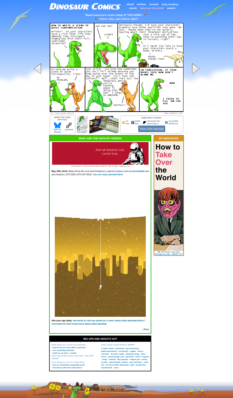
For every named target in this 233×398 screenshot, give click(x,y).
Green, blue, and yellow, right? (119, 18)
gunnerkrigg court (116, 357)
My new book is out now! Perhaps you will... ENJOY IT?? (169, 253)
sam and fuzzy (135, 362)
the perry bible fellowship (117, 365)
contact (154, 4)
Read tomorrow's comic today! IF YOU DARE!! (114, 15)
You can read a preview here (107, 174)
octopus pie (135, 359)
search (171, 8)
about (130, 4)
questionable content (118, 362)
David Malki (139, 171)
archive (141, 4)
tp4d (132, 365)
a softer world (107, 348)
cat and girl (123, 351)
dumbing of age (132, 354)
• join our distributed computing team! (68, 365)
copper (133, 351)
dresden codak (117, 354)
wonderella (141, 365)
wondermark (106, 368)
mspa (104, 359)
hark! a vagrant (142, 357)
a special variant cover (117, 171)
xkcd (116, 368)
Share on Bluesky (57, 131)
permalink (69, 130)
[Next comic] (195, 113)
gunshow (130, 357)
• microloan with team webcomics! (67, 368)
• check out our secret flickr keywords (69, 348)
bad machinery (132, 348)
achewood (119, 348)
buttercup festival (109, 351)
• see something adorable (63, 350)
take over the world (152, 8)
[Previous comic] (37, 113)
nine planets (122, 359)
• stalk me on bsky (60, 353)
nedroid (112, 359)
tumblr (73, 353)
